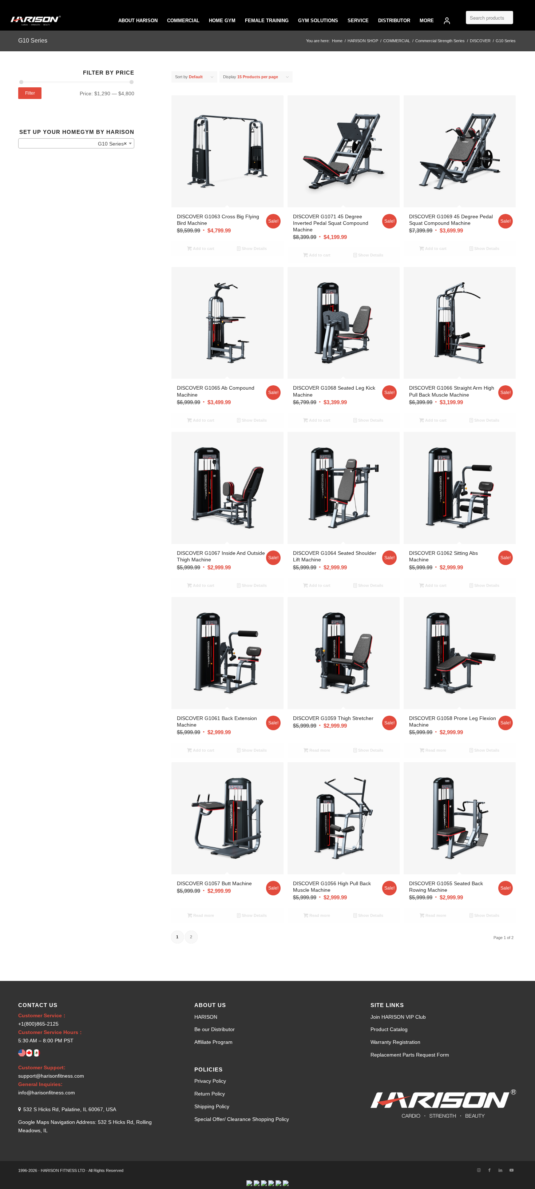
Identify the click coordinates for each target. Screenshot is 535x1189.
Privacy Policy (210, 1081)
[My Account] (447, 21)
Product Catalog (389, 1029)
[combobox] (76, 143)
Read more (319, 750)
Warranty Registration (395, 1042)
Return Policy (209, 1094)
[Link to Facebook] (489, 1170)
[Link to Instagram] (478, 1170)
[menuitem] (138, 21)
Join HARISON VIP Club (398, 1017)
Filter (30, 93)
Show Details (254, 248)
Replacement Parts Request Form (409, 1055)
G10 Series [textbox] (112, 144)
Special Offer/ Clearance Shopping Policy (241, 1119)
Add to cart (203, 248)
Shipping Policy (211, 1106)
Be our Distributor (214, 1029)
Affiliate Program (213, 1042)
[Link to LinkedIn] (500, 1170)
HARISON (205, 1017)
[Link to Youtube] (511, 1170)
